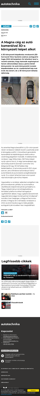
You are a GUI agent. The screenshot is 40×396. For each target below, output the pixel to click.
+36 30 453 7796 (8, 344)
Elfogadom (33, 390)
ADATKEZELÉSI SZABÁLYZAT (8, 378)
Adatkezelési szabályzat (6, 394)
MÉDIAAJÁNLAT (5, 382)
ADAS (6, 26)
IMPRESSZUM (4, 372)
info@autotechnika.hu (10, 336)
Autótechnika (5, 29)
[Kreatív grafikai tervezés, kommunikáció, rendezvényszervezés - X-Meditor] (11, 387)
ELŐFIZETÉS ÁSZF (5, 375)
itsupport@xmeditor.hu (10, 341)
